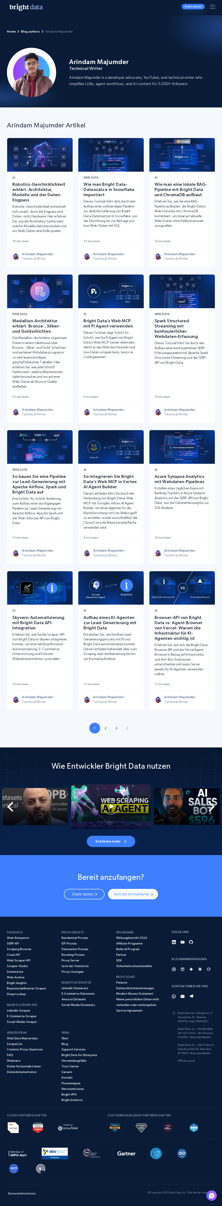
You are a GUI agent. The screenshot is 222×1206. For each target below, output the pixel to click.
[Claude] (200, 969)
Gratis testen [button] (193, 6)
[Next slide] (211, 806)
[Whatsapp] (174, 996)
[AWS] (13, 1127)
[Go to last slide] (11, 806)
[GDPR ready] (14, 1168)
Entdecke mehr (108, 841)
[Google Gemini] (191, 969)
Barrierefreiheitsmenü (22, 1193)
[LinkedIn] (174, 942)
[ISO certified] (182, 1153)
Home (11, 31)
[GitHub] (191, 942)
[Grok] (208, 969)
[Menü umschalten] (213, 7)
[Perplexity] (182, 969)
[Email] (182, 996)
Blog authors (30, 31)
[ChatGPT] (174, 969)
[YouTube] (182, 942)
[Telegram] (191, 996)
